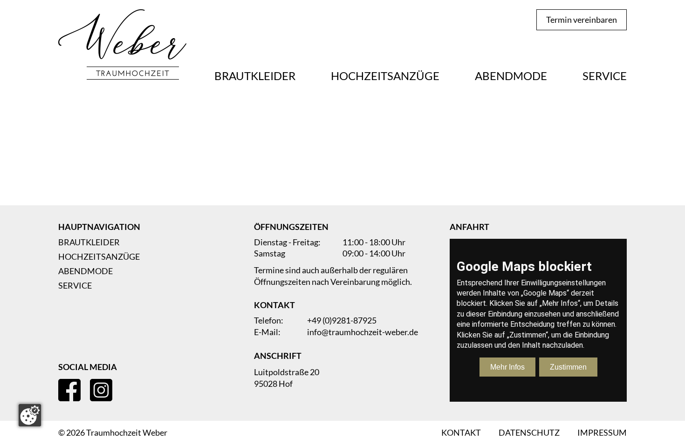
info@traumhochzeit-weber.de (362, 332)
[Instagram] (101, 390)
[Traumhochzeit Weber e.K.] (122, 45)
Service (604, 75)
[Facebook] (69, 390)
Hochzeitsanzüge (385, 75)
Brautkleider (254, 75)
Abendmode (511, 75)
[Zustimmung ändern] (30, 415)
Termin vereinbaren (581, 19)
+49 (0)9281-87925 (342, 320)
